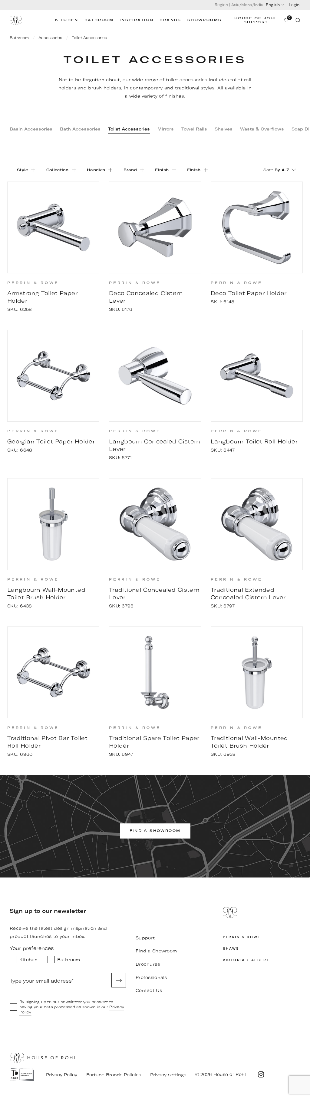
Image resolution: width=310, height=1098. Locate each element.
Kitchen (66, 20)
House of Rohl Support (255, 20)
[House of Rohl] (261, 916)
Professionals (151, 977)
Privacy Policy (61, 1074)
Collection (57, 169)
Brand (130, 169)
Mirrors (165, 129)
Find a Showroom (156, 951)
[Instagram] (261, 1074)
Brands (170, 20)
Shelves (223, 129)
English (273, 4)
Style (22, 169)
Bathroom (99, 20)
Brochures (148, 964)
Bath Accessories (80, 129)
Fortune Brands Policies (113, 1074)
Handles (96, 169)
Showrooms (204, 20)
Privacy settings (168, 1074)
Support (145, 938)
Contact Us (149, 990)
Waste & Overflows (262, 129)
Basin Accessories (31, 129)
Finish (162, 169)
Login (294, 4)
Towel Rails (194, 129)
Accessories (50, 37)
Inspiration (136, 20)
